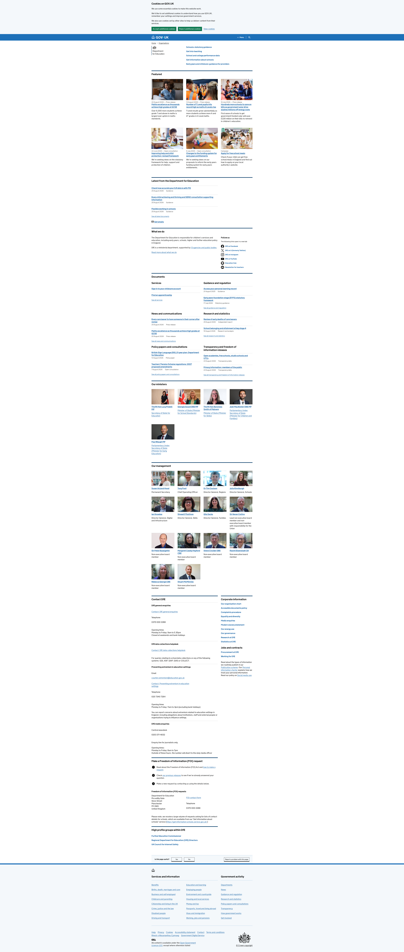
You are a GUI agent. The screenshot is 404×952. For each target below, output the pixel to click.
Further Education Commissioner (166, 836)
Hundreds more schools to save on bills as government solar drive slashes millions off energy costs (236, 107)
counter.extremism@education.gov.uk (168, 678)
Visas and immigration (195, 913)
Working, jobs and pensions (198, 918)
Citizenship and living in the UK (165, 904)
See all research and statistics (214, 336)
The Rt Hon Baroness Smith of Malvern (213, 408)
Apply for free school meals (233, 153)
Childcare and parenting (162, 899)
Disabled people (159, 913)
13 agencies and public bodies (204, 247)
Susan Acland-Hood (160, 488)
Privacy (161, 932)
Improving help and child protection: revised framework (165, 154)
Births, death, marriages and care (166, 889)
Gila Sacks (208, 514)
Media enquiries (228, 620)
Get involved (226, 918)
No (191, 859)
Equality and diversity (230, 616)
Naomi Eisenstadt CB (239, 550)
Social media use (244, 675)
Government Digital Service (192, 935)
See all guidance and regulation (215, 308)
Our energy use (227, 629)
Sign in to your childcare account (166, 288)
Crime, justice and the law (163, 908)
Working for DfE (228, 656)
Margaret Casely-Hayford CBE (189, 551)
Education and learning (196, 885)
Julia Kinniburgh (237, 488)
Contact (200, 932)
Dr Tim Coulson (210, 488)
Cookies (169, 932)
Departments (226, 885)
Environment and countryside (198, 894)
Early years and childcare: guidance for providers (207, 64)
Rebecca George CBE (161, 582)
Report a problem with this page (236, 859)
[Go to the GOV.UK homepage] (160, 37)
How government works (231, 913)
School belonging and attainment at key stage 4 (225, 328)
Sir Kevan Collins (237, 514)
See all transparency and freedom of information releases (224, 375)
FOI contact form (193, 797)
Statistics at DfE (228, 641)
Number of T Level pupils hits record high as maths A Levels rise (201, 105)
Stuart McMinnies (186, 582)
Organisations (164, 43)
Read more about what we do (164, 252)
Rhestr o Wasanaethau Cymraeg (165, 935)
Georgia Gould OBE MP (188, 407)
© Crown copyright (244, 945)
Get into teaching (194, 51)
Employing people (194, 889)
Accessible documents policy (234, 608)
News (223, 889)
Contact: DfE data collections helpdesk (168, 650)
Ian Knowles (157, 514)
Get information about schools (200, 60)
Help (154, 932)
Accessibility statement (185, 932)
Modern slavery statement (232, 625)
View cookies (209, 29)
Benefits (155, 885)
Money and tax (192, 904)
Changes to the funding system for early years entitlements (201, 154)
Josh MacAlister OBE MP (241, 407)
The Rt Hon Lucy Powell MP (162, 408)
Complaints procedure (231, 612)
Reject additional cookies (190, 29)
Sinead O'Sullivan (186, 514)
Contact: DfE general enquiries (165, 611)
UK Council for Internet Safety (165, 844)
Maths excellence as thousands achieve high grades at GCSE (165, 105)
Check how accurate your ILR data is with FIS (171, 188)
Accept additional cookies (164, 29)
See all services (157, 300)
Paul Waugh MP (158, 442)
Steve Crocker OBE (212, 550)
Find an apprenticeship (162, 295)
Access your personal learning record (220, 288)
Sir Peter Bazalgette (161, 550)
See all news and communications (164, 341)
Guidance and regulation (231, 894)
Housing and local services (197, 899)
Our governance (228, 633)
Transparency (227, 908)
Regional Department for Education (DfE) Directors (175, 840)
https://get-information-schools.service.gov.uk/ (186, 822)
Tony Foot (182, 488)
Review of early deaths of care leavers (220, 319)
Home (154, 43)
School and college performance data (203, 55)
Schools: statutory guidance (199, 47)
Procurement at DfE (230, 652)
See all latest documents (160, 216)
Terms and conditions (215, 932)
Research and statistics (231, 899)
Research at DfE (228, 637)
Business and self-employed (163, 894)
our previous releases (172, 775)
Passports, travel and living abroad (201, 908)
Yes (178, 859)
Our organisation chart (231, 604)
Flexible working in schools (164, 209)
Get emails (159, 222)
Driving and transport (161, 918)
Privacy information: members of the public (223, 367)
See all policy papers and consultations (165, 374)
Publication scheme (229, 667)
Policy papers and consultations (234, 904)
